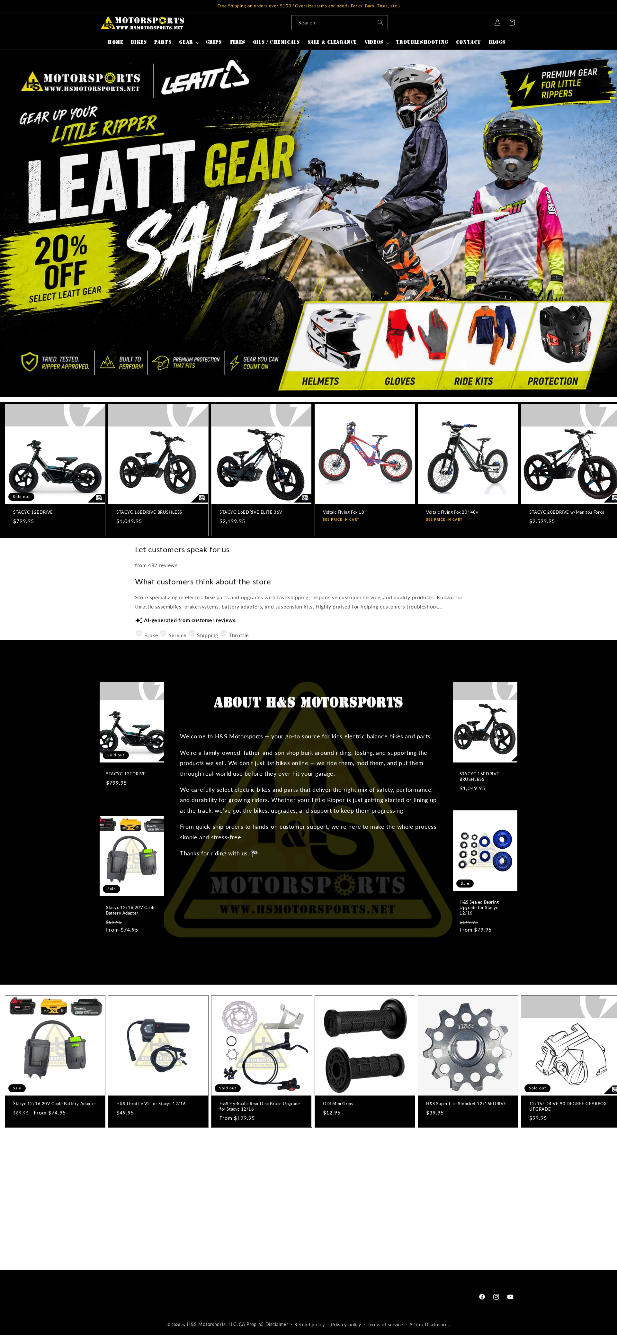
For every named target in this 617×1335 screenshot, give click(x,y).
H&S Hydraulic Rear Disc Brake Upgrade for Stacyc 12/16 (259, 1106)
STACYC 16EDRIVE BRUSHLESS (149, 512)
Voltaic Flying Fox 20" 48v (452, 512)
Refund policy (309, 1324)
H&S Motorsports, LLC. (212, 1324)
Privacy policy (346, 1324)
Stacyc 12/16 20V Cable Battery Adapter (131, 910)
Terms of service (385, 1324)
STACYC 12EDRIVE (33, 512)
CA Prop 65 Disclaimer (263, 1324)
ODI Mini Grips (338, 1103)
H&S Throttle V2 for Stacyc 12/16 (151, 1103)
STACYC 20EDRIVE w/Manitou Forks (566, 512)
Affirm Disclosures (429, 1324)
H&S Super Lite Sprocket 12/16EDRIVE (466, 1103)
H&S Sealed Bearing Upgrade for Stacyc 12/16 (479, 907)
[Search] (380, 22)
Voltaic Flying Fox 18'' (345, 512)
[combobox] (340, 22)
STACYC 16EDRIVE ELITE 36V (250, 512)
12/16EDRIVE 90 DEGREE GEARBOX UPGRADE (567, 1106)
